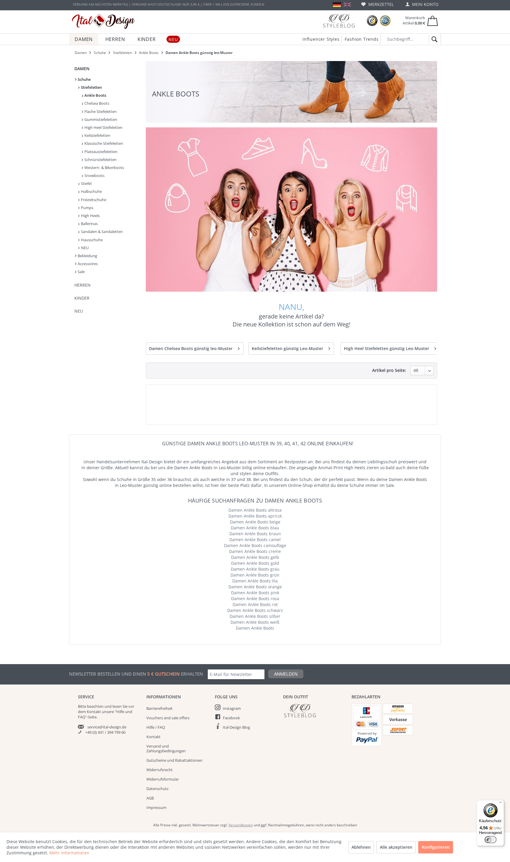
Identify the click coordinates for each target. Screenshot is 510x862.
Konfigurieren (435, 847)
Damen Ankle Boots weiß (255, 622)
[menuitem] (377, 4)
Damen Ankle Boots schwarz (255, 610)
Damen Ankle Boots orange (255, 587)
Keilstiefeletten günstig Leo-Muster (287, 348)
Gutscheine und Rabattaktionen (174, 760)
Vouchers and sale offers (167, 717)
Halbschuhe (91, 191)
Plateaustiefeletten (100, 151)
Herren (82, 285)
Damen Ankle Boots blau (255, 528)
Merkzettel (380, 4)
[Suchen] (433, 39)
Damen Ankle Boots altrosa (255, 510)
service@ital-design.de (106, 727)
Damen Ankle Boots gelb (255, 557)
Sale (81, 271)
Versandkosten (240, 824)
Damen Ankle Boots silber (255, 616)
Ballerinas (89, 223)
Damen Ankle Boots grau (255, 569)
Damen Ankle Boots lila (255, 581)
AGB (150, 798)
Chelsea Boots (96, 103)
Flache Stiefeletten (100, 111)
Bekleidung (87, 255)
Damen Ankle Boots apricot (255, 516)
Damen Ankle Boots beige (255, 522)
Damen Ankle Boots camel (255, 539)
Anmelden (286, 674)
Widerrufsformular (162, 779)
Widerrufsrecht (159, 769)
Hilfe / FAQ (155, 727)
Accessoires (87, 263)
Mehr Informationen (69, 853)
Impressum (156, 807)
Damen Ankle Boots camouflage (255, 545)
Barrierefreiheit (159, 708)
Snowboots (94, 175)
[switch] (490, 839)
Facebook (231, 717)
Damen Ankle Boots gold (255, 563)
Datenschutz (157, 788)
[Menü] (500, 803)
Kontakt (153, 736)
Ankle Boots (95, 95)
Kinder (81, 298)
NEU (84, 247)
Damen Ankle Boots (255, 628)
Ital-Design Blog (236, 727)
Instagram (232, 708)
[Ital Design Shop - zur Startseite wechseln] (103, 21)
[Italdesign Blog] (314, 710)
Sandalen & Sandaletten (101, 231)
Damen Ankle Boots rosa (255, 598)
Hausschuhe (91, 239)
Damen (81, 68)
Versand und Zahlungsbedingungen (166, 748)
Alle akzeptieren (396, 847)
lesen (117, 706)
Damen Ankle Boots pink (255, 592)
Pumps (86, 207)
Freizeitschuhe (93, 199)
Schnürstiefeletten (100, 159)
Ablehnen (361, 847)
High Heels (90, 215)
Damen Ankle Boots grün (255, 575)
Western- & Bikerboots (104, 167)
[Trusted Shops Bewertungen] (372, 21)
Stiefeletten (91, 87)
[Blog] (339, 21)
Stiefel (85, 183)
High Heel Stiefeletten (103, 127)
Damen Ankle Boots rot (255, 604)
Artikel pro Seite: (389, 370)
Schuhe (84, 79)
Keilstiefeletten (97, 135)
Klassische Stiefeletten (103, 143)
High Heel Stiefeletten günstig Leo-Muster (386, 348)
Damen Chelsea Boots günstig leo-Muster (191, 348)
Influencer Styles (321, 39)
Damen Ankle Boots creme (255, 551)
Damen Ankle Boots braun (255, 533)
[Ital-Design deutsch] (336, 4)
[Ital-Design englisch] (347, 4)
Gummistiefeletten (100, 119)
